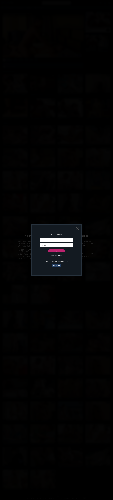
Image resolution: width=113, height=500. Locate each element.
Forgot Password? (56, 255)
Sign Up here (56, 265)
